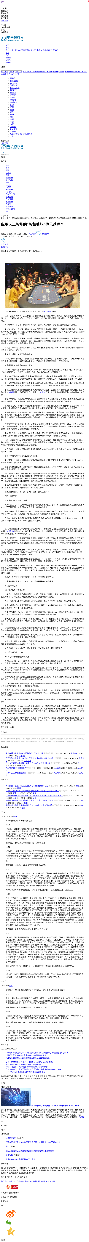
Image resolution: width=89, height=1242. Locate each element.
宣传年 (8, 58)
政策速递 (54, 50)
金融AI (43, 72)
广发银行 (9, 199)
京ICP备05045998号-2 (28, 1193)
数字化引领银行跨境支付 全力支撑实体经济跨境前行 (27, 1067)
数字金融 (4, 72)
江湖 (24, 50)
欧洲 (79, 763)
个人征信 (41, 392)
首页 (7, 45)
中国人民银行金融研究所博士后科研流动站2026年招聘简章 (30, 1151)
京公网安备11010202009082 (50, 1193)
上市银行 (9, 202)
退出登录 (4, 21)
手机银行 (9, 189)
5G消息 (9, 192)
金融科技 (45, 234)
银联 (7, 170)
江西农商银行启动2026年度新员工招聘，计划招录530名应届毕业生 (33, 1142)
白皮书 (8, 173)
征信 (7, 182)
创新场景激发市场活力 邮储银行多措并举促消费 (26, 1055)
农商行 (8, 204)
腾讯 (77, 786)
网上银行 (9, 180)
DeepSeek (13, 83)
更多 (15, 816)
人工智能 (32, 234)
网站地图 (36, 1181)
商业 (26, 803)
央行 (7, 1146)
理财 (28, 50)
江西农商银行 (11, 1138)
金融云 (55, 72)
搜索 (3, 67)
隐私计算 (18, 72)
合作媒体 (20, 1181)
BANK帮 (13, 129)
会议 (20, 50)
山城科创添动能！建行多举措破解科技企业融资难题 (28, 1058)
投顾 (7, 175)
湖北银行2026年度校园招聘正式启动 (20, 1159)
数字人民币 (27, 72)
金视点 (39, 50)
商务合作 (28, 1181)
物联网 (61, 72)
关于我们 (4, 1181)
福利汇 (33, 50)
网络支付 (36, 72)
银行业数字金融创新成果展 (21, 134)
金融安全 (68, 72)
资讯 (7, 48)
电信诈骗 (10, 531)
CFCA (8, 185)
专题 (7, 53)
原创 (7, 50)
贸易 (14, 798)
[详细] (81, 1117)
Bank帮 (12, 74)
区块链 (49, 72)
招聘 (16, 50)
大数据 (11, 392)
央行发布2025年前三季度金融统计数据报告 (23, 1064)
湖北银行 (9, 1155)
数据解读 (46, 50)
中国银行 (9, 178)
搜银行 (8, 62)
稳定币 (11, 72)
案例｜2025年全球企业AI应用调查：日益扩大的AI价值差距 (30, 1062)
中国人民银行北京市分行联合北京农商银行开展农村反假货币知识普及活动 (37, 1053)
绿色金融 (9, 197)
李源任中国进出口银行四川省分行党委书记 (27, 1072)
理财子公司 (10, 194)
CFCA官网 (50, 1181)
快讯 (11, 50)
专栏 (7, 55)
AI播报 (8, 60)
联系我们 (12, 1181)
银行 (7, 211)
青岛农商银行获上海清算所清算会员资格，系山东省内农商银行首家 (33, 1069)
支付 (7, 168)
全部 (17, 74)
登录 (3, 2)
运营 (14, 793)
